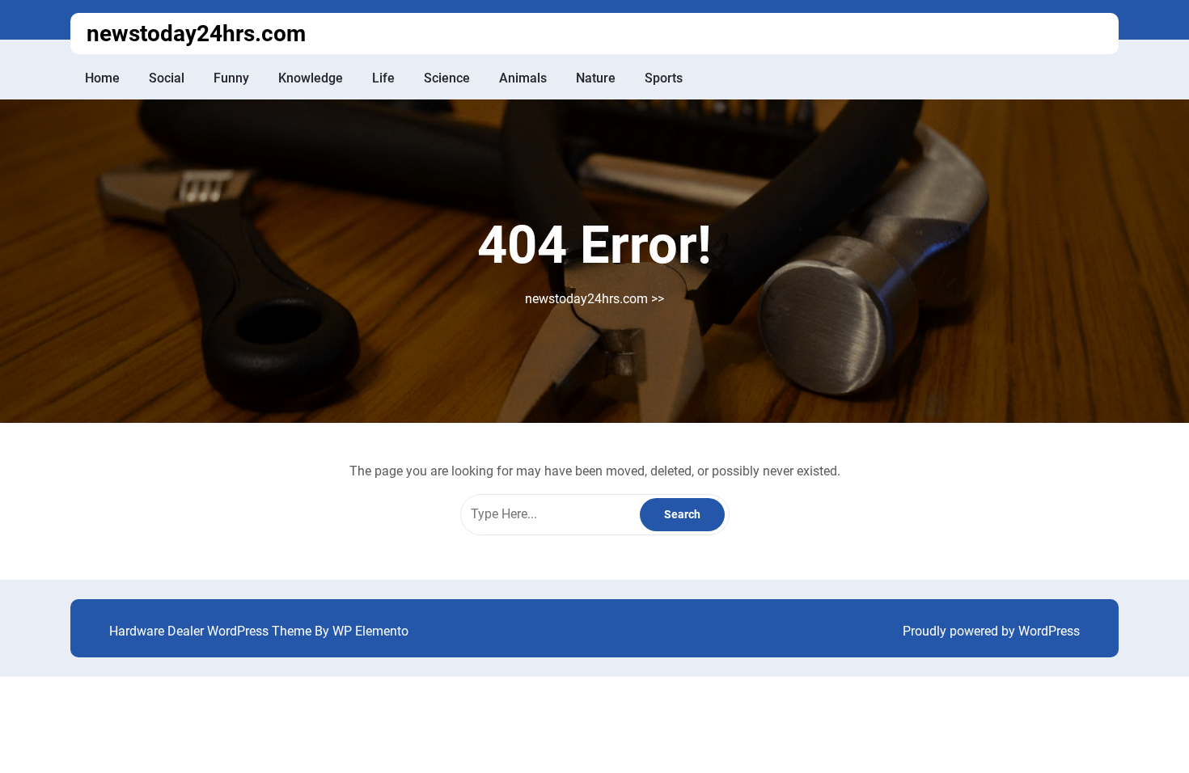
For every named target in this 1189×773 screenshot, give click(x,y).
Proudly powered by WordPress (991, 631)
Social (166, 78)
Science (447, 78)
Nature (596, 78)
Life (383, 78)
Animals (523, 78)
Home (102, 78)
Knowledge (310, 78)
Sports (664, 78)
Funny (231, 78)
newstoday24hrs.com (196, 33)
